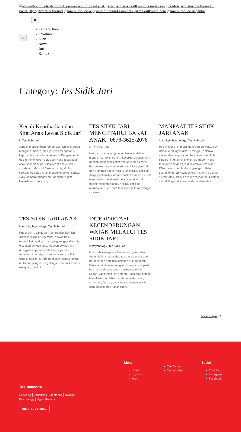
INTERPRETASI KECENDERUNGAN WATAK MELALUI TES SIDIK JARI (118, 229)
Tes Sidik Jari (30, 140)
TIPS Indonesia (30, 387)
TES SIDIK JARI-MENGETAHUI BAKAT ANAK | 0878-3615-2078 (118, 133)
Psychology (178, 140)
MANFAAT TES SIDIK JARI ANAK (186, 129)
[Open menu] (23, 38)
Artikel (166, 140)
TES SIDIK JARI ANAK (48, 219)
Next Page (211, 316)
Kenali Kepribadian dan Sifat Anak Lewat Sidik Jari (50, 129)
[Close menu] (35, 20)
